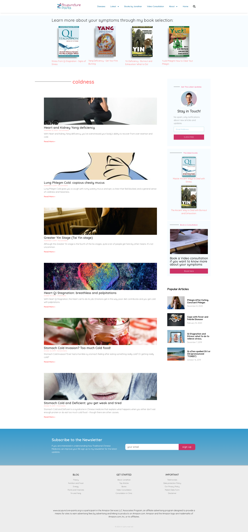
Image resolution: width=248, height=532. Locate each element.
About (172, 6)
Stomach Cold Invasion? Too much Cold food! (77, 348)
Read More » (49, 141)
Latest (113, 6)
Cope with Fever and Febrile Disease (197, 318)
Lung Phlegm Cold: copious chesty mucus (74, 183)
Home (185, 6)
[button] (194, 6)
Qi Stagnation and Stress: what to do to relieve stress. (198, 336)
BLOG (76, 474)
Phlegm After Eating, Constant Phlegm (198, 301)
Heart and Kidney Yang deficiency (69, 127)
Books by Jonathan (133, 6)
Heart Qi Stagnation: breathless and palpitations (80, 293)
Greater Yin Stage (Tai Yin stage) (68, 238)
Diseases (101, 6)
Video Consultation (155, 6)
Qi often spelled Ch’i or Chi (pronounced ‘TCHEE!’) (198, 354)
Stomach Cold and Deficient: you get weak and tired (83, 403)
